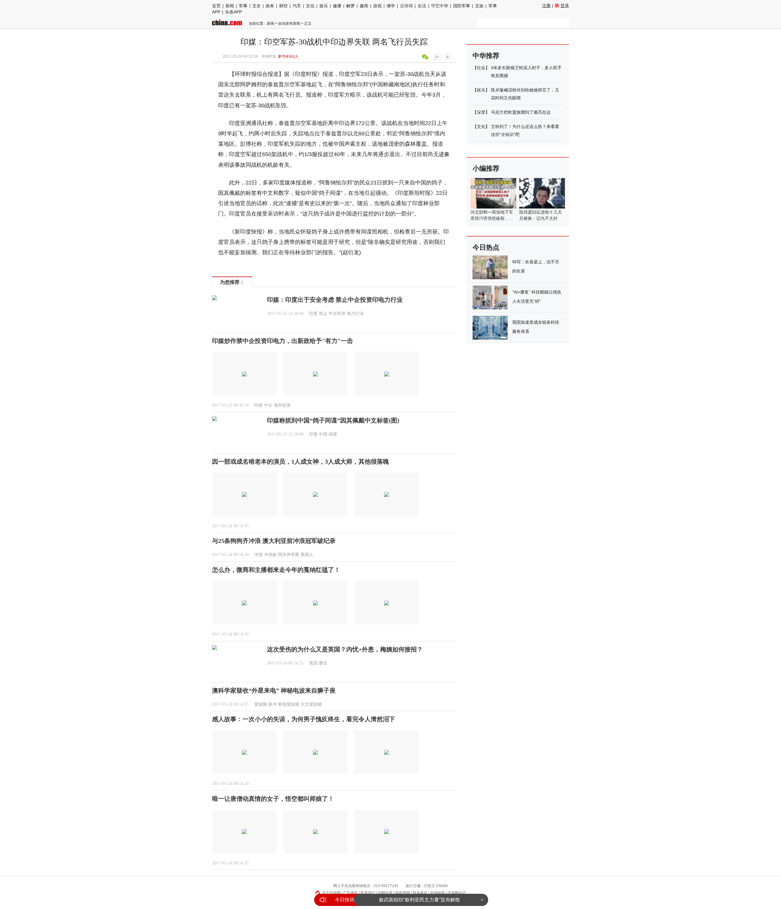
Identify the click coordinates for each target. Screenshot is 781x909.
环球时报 (268, 56)
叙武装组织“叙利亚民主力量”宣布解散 (419, 899)
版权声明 (402, 893)
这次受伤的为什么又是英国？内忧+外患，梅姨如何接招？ (345, 649)
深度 (481, 112)
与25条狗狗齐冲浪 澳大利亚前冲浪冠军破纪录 (274, 540)
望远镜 (260, 704)
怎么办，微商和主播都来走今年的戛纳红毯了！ (276, 569)
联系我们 (368, 893)
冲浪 (258, 554)
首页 (216, 5)
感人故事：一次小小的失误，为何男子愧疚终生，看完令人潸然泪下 (303, 719)
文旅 (479, 5)
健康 (337, 5)
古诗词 (406, 5)
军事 (243, 5)
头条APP (233, 11)
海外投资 (282, 405)
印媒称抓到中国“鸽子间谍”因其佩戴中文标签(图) (333, 420)
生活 (422, 5)
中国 (323, 434)
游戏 (377, 5)
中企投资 (337, 313)
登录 (564, 5)
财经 (283, 5)
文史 (256, 5)
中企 (268, 405)
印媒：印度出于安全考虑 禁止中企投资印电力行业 (335, 299)
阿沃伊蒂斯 (288, 554)
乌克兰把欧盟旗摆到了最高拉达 (521, 112)
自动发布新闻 (289, 23)
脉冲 (272, 704)
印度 (313, 313)
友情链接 (437, 893)
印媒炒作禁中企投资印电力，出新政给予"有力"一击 (282, 340)
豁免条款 (420, 893)
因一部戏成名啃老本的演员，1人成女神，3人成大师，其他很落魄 (300, 461)
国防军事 (461, 5)
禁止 (323, 313)
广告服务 (350, 893)
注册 (546, 5)
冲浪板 (270, 554)
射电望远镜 (288, 704)
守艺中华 (439, 5)
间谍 (333, 434)
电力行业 (355, 313)
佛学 (391, 5)
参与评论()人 (288, 56)
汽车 (297, 5)
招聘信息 (385, 893)
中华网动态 (457, 893)
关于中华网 (331, 893)
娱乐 (323, 5)
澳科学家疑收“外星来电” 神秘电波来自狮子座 (274, 690)
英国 (313, 663)
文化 (310, 5)
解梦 (350, 5)
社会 (481, 67)
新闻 (229, 5)
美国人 (307, 554)
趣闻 (364, 5)
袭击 (323, 663)
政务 (270, 5)
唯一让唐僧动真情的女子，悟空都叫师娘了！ (273, 798)
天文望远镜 (311, 704)
